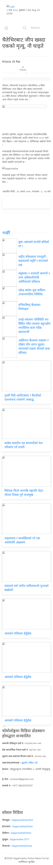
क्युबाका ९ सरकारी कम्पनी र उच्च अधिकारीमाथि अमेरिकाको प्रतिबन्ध (34, 277)
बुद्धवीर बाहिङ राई (29, 762)
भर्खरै (6, 232)
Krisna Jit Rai (11, 61)
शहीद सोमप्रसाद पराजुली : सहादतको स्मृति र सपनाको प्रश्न (33, 261)
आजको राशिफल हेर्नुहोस (18, 633)
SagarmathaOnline (22, 826)
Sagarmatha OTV (19, 839)
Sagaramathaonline (22, 819)
